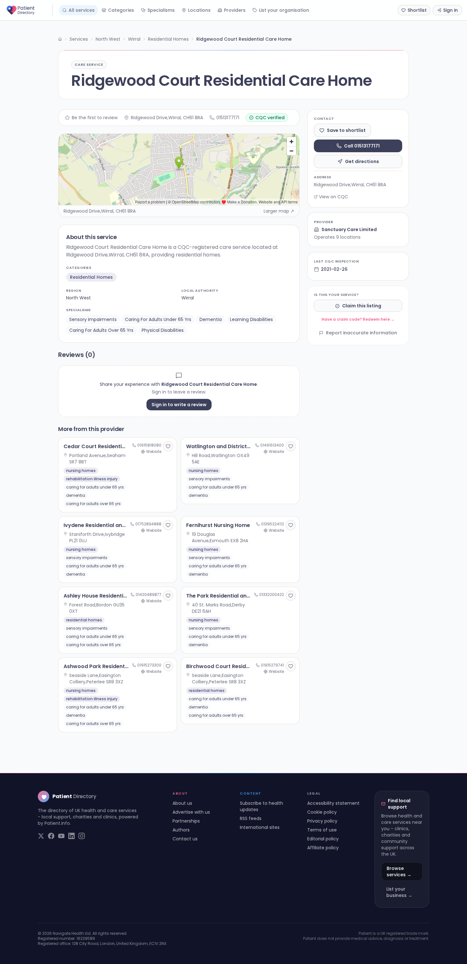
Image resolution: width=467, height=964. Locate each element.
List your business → (399, 892)
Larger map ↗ (279, 211)
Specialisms (161, 10)
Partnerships (186, 821)
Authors (181, 830)
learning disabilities (251, 319)
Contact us (185, 839)
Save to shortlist (346, 130)
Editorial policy (323, 839)
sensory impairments (93, 319)
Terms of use (322, 830)
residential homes (91, 277)
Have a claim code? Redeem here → (358, 319)
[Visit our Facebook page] (51, 836)
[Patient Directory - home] (29, 10)
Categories (121, 10)
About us (182, 803)
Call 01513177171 (362, 146)
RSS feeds (250, 818)
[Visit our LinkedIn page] (71, 836)
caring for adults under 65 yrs (158, 319)
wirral (187, 298)
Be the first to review (95, 117)
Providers (235, 10)
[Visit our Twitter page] (41, 836)
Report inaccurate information (361, 333)
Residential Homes (168, 39)
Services (79, 39)
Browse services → (399, 871)
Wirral (134, 39)
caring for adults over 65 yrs (101, 330)
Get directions (362, 161)
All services (82, 10)
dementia (211, 319)
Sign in (450, 10)
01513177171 (227, 117)
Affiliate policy (323, 847)
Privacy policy (322, 821)
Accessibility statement (333, 803)
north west (78, 298)
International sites (260, 827)
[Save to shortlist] (168, 446)
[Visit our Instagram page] (81, 836)
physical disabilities (163, 330)
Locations (199, 10)
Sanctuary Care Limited (349, 229)
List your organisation (284, 10)
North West (108, 39)
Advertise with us (191, 812)
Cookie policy (322, 812)
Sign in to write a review (179, 404)
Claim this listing (361, 306)
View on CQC (333, 197)
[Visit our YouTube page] (61, 836)
